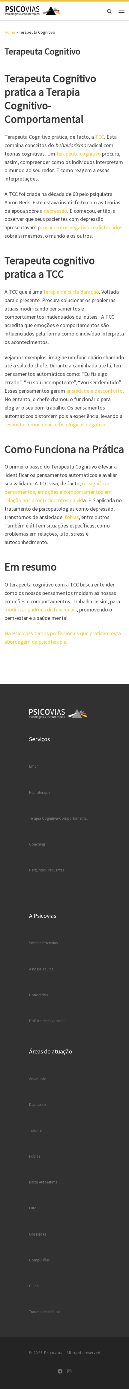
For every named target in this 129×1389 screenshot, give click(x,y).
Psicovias (53, 1352)
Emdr (33, 766)
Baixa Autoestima (43, 1182)
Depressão (37, 1104)
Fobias (34, 1156)
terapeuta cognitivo (78, 153)
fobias (72, 517)
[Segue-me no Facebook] (60, 1371)
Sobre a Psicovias (43, 942)
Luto (33, 1208)
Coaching (37, 844)
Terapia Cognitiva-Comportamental (58, 818)
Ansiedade (37, 1078)
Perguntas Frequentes (46, 870)
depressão (55, 210)
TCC (99, 136)
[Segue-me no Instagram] (69, 1371)
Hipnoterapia (39, 792)
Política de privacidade (47, 1020)
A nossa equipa (41, 969)
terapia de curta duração (71, 291)
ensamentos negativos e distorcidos (81, 227)
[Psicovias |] (33, 10)
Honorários (38, 995)
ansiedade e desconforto (94, 390)
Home (9, 32)
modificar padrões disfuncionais (40, 609)
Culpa (34, 1285)
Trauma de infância (44, 1311)
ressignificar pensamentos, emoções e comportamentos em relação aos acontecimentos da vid (58, 492)
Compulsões (39, 1260)
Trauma (35, 1130)
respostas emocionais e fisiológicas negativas (56, 424)
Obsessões (37, 1234)
